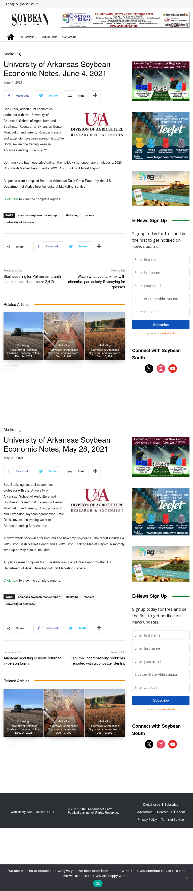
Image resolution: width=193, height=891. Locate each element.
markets (89, 215)
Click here (11, 198)
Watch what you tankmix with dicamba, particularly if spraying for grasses (96, 281)
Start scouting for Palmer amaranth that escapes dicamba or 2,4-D (32, 278)
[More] (95, 95)
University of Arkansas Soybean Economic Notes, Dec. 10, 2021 (105, 353)
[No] (186, 877)
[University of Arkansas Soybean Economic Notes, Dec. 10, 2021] (105, 336)
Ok (97, 883)
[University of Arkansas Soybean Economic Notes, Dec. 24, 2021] (23, 336)
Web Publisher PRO (40, 811)
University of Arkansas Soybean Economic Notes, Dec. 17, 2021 (64, 353)
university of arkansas (20, 222)
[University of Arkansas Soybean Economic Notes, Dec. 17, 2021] (64, 336)
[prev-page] (7, 368)
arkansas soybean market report (39, 215)
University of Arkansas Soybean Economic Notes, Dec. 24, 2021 (23, 353)
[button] (178, 37)
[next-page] (15, 368)
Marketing (12, 54)
